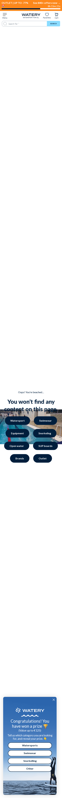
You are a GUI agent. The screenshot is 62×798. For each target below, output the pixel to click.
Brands (19, 458)
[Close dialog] (53, 699)
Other (30, 768)
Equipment (17, 433)
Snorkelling (30, 760)
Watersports (30, 745)
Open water (17, 445)
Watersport (17, 420)
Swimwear (45, 420)
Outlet (43, 458)
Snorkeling (44, 433)
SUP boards (45, 445)
